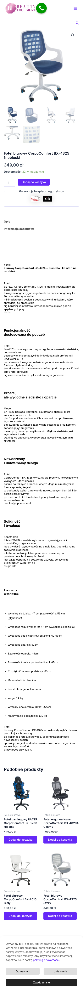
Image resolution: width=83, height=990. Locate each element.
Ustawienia (60, 971)
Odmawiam (23, 971)
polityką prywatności (46, 960)
